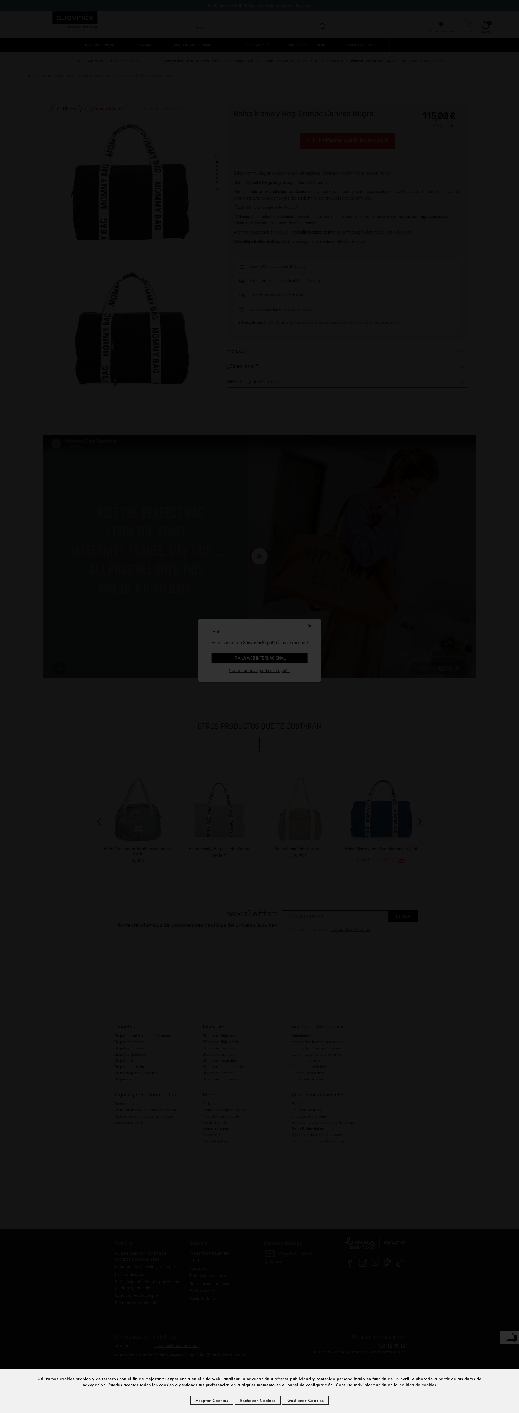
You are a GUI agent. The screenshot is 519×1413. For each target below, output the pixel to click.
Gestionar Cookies (305, 1400)
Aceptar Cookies (211, 1400)
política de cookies (417, 1384)
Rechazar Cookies (257, 1400)
